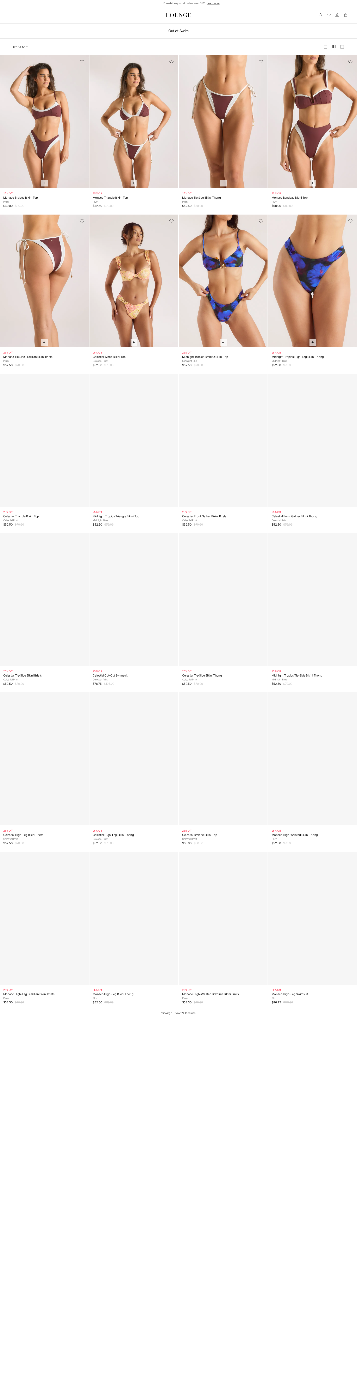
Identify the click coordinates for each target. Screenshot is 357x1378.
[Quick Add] (44, 183)
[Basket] (345, 15)
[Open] (11, 15)
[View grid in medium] (334, 47)
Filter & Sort (20, 47)
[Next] (82, 124)
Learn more (213, 3)
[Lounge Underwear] (178, 15)
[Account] (337, 15)
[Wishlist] (329, 15)
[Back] (5, 124)
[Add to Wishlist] (82, 61)
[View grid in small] (342, 47)
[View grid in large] (325, 47)
